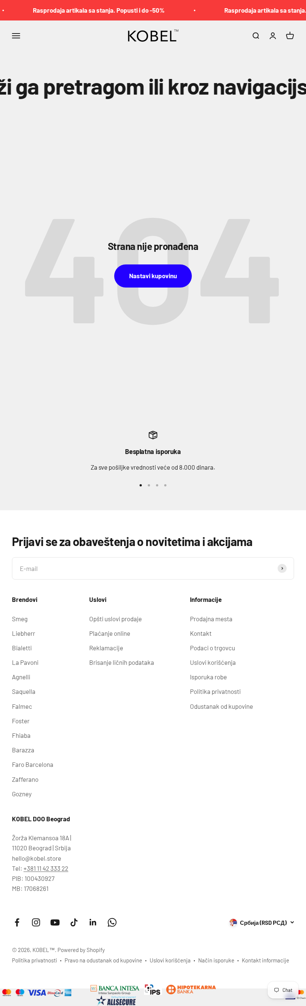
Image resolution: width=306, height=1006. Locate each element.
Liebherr (23, 633)
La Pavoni (25, 662)
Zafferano (25, 779)
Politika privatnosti (215, 691)
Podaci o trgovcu (212, 647)
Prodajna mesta (211, 618)
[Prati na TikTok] (74, 922)
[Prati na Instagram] (36, 922)
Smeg (20, 618)
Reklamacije (106, 647)
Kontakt (201, 633)
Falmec (22, 706)
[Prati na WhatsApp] (112, 922)
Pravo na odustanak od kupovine (103, 960)
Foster (20, 720)
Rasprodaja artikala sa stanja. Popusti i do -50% (91, 10)
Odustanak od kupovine (221, 706)
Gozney (22, 793)
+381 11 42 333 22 (46, 868)
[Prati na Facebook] (17, 922)
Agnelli (21, 676)
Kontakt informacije (265, 960)
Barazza (23, 749)
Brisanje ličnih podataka (121, 662)
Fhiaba (21, 735)
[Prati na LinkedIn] (93, 922)
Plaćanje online (109, 633)
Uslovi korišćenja (213, 662)
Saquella (23, 691)
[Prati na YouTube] (55, 922)
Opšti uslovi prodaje (115, 618)
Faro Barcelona (32, 764)
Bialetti (22, 647)
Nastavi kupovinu (153, 275)
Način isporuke (216, 960)
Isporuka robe (208, 676)
